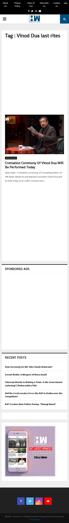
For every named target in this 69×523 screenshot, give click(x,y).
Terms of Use (31, 4)
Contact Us (56, 4)
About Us (5, 4)
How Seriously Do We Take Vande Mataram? (28, 366)
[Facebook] (21, 501)
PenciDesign (34, 519)
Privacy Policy (17, 4)
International (11, 158)
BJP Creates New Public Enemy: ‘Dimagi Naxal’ (30, 404)
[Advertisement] (34, 76)
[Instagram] (39, 501)
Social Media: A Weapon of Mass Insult (26, 374)
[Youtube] (48, 501)
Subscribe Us (44, 4)
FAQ (65, 3)
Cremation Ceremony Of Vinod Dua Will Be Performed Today (34, 165)
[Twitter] (30, 501)
